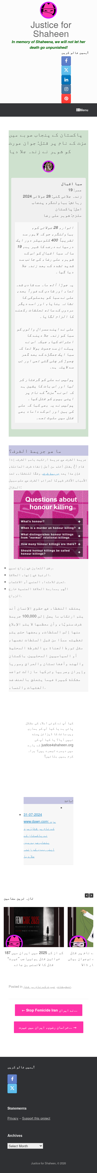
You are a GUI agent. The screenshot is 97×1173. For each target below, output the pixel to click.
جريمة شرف (51, 473)
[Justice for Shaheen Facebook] (66, 61)
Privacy (12, 1118)
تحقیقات (64, 986)
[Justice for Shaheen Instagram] (66, 89)
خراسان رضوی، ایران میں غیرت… (48, 1027)
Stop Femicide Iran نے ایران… (49, 1010)
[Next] (91, 895)
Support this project (36, 1118)
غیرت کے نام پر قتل (39, 986)
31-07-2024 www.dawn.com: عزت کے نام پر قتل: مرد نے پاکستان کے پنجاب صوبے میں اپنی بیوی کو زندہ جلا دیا (40, 835)
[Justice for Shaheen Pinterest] (66, 98)
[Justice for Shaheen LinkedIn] (66, 79)
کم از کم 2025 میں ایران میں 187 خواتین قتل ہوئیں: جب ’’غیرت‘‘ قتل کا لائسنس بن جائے (33, 958)
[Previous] (87, 895)
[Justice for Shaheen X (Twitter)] (66, 70)
